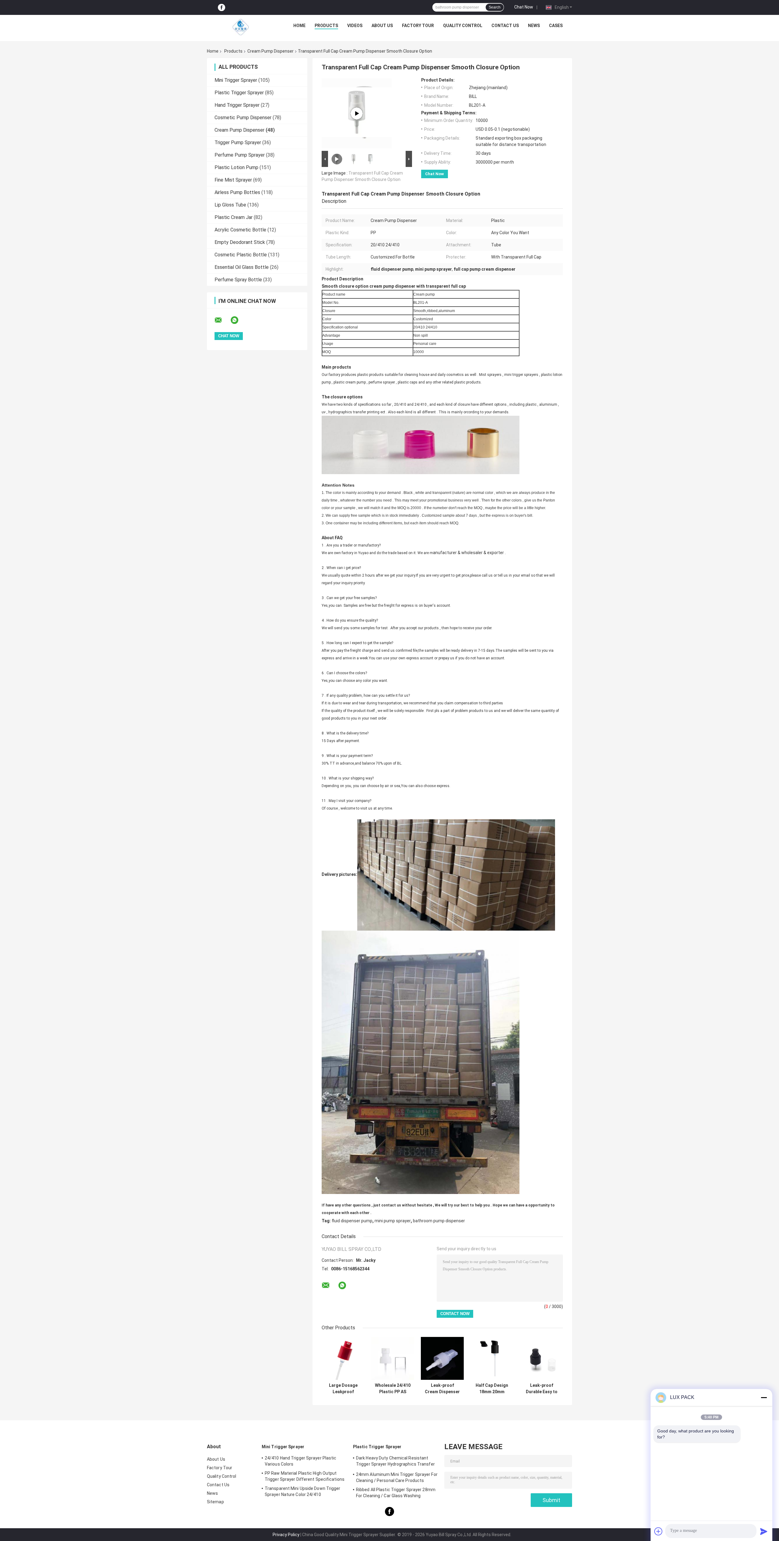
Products (326, 25)
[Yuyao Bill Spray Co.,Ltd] (240, 27)
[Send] (764, 1531)
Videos (354, 25)
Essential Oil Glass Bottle (242, 267)
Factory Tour (418, 25)
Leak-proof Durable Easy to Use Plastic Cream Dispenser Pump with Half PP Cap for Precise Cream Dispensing (541, 1388)
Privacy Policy (286, 1534)
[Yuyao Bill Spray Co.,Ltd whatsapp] (238, 320)
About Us (382, 25)
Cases (556, 25)
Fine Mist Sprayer (233, 180)
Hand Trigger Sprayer (237, 105)
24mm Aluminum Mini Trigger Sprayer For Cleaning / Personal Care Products (397, 1477)
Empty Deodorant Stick (240, 242)
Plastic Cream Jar (234, 217)
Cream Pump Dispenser (270, 51)
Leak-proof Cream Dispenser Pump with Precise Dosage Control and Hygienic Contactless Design (442, 1388)
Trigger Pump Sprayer (238, 142)
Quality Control (462, 25)
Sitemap (215, 1501)
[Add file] (658, 1531)
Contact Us (505, 25)
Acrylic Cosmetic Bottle (240, 230)
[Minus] (763, 1397)
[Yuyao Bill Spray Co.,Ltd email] (222, 320)
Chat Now (523, 7)
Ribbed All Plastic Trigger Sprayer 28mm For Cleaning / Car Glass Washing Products (395, 1493)
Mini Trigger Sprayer (236, 80)
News (534, 25)
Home (299, 25)
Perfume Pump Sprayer (240, 155)
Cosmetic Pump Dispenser (243, 117)
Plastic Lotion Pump (236, 167)
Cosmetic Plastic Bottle (241, 255)
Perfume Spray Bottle (238, 280)
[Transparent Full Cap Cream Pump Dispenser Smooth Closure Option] (357, 113)
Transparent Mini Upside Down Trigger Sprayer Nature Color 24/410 (303, 1491)
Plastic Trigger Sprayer (239, 92)
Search (495, 7)
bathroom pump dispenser (439, 1220)
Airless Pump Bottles (237, 192)
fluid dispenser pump (352, 1220)
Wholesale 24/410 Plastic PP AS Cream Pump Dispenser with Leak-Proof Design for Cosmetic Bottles (393, 1388)
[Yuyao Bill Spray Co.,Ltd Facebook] (221, 7)
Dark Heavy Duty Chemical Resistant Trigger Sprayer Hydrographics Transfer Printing (395, 1462)
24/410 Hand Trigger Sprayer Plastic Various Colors (301, 1461)
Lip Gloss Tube (230, 205)
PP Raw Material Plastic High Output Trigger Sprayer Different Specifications (304, 1476)
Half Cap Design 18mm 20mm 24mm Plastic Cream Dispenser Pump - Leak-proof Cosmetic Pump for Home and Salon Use (491, 1388)
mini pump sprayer (393, 1220)
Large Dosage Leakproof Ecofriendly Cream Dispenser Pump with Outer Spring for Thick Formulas (343, 1388)
